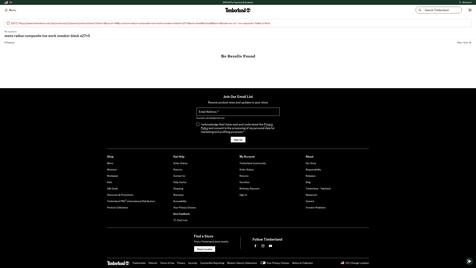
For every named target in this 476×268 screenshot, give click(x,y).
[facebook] (255, 246)
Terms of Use (167, 262)
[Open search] (469, 261)
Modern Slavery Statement (242, 262)
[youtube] (270, 246)
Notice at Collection (302, 262)
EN (10, 2)
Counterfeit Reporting (212, 262)
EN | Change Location (357, 262)
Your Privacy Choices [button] (278, 262)
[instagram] (263, 246)
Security (192, 262)
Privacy (181, 262)
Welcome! (465, 2)
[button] (238, 2)
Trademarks (139, 262)
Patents (153, 262)
